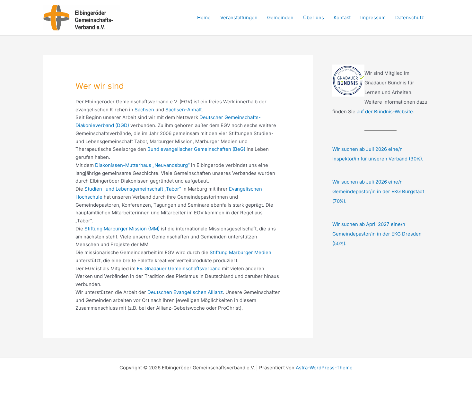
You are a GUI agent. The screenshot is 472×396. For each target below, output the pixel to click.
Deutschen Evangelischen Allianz (185, 292)
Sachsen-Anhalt (183, 110)
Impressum (373, 17)
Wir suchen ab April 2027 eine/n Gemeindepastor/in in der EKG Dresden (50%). (377, 233)
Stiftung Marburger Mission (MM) (122, 229)
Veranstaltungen (239, 17)
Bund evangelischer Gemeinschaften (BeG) (196, 149)
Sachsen (144, 110)
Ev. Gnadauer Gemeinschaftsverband (179, 268)
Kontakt (342, 17)
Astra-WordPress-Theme (324, 368)
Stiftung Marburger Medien (240, 252)
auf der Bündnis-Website (385, 111)
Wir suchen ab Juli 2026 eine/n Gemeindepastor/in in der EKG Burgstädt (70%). (378, 191)
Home (204, 17)
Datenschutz (409, 17)
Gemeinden (280, 17)
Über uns (313, 17)
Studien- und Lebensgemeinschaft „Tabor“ (132, 189)
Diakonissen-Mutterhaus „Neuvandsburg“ (142, 165)
